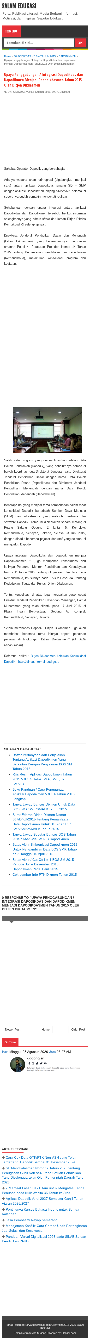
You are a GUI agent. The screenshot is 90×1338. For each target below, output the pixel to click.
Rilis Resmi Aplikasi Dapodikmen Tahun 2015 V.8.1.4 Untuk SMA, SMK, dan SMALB (42, 779)
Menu (13, 31)
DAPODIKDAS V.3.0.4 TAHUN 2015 (29, 91)
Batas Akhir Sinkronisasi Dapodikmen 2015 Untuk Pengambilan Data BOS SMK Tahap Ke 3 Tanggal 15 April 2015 (45, 849)
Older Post (78, 1029)
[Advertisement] (45, 129)
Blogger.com (68, 1333)
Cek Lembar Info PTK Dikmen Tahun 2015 (44, 874)
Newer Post (12, 1029)
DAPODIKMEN (61, 91)
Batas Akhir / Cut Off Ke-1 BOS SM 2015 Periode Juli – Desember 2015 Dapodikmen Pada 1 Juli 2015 (43, 864)
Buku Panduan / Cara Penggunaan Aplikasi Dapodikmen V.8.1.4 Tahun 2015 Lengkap (43, 794)
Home (46, 1029)
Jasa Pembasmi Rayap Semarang (32, 1220)
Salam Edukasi (19, 6)
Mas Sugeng (38, 1333)
